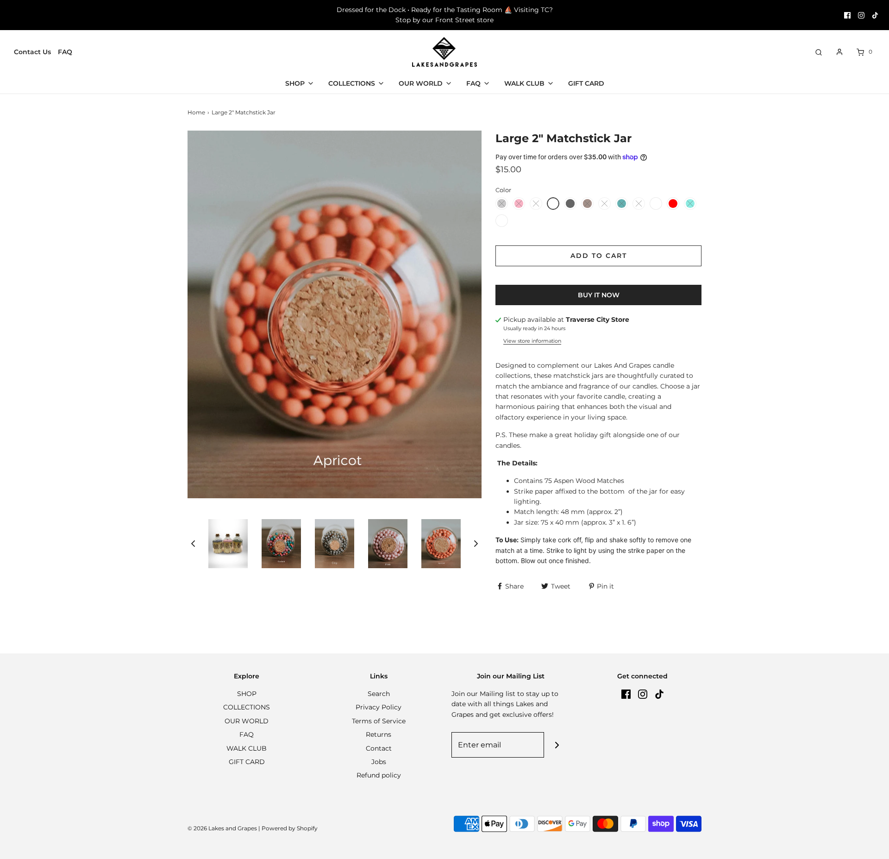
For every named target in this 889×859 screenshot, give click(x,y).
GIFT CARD (247, 762)
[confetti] (604, 203)
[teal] (621, 203)
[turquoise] (690, 203)
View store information (532, 341)
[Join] (557, 745)
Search (379, 694)
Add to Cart (598, 255)
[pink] (519, 203)
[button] (193, 543)
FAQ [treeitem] (65, 52)
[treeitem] (299, 83)
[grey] (501, 203)
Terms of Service (379, 721)
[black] (570, 203)
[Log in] (839, 52)
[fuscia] (638, 203)
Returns (378, 734)
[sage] (536, 203)
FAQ (246, 734)
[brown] (587, 203)
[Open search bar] (818, 51)
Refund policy (379, 775)
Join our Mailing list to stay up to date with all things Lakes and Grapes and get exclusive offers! (504, 704)
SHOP (247, 694)
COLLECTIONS (246, 707)
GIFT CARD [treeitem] (586, 83)
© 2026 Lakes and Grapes (222, 828)
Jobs (378, 762)
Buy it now (599, 295)
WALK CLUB (246, 748)
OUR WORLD (247, 721)
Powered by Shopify (290, 828)
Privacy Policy (378, 707)
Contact (379, 748)
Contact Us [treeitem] (32, 52)
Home (196, 112)
